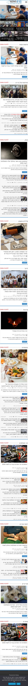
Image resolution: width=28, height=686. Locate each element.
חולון (11, 182)
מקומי (6, 103)
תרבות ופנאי (3, 122)
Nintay (17, 675)
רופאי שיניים (13, 70)
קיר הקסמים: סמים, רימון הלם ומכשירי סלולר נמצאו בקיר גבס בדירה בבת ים (12, 127)
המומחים (17, 335)
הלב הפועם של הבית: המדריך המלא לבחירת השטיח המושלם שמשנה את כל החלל (10, 420)
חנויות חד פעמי (17, 486)
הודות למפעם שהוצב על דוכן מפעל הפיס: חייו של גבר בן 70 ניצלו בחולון (21, 29)
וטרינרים (18, 609)
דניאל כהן (24, 103)
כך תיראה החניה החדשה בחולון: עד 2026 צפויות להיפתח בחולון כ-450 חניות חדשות (21, 38)
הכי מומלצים (20, 70)
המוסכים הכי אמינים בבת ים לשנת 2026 (14, 464)
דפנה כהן (24, 416)
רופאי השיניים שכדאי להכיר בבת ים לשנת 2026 (16, 19)
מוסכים (18, 468)
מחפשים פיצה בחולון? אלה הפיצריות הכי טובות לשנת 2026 (10, 490)
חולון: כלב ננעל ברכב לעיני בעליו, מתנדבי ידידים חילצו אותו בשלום (7, 39)
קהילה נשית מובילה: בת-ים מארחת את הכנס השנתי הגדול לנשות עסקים (7, 29)
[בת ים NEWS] (14, 2)
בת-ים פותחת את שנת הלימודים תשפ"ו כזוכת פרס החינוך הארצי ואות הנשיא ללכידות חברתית (10, 209)
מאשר (18, 683)
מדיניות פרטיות (12, 683)
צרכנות (24, 166)
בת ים (24, 70)
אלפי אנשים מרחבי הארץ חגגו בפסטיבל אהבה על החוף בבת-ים (10, 116)
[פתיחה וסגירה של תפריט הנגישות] (3, 10)
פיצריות (4, 497)
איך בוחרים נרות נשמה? (19, 331)
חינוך (25, 296)
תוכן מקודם (23, 69)
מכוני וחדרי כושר (12, 166)
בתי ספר (5, 296)
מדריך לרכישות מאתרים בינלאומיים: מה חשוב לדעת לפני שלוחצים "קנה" (10, 408)
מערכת (24, 387)
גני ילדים (12, 296)
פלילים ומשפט (16, 256)
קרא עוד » (24, 76)
